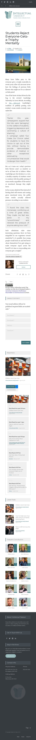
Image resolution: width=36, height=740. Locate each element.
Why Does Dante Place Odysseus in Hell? (16, 439)
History (10, 491)
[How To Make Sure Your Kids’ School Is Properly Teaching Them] (9, 519)
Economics (11, 458)
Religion (14, 443)
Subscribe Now (10, 656)
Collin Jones (25, 567)
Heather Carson (24, 581)
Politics (17, 428)
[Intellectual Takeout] (18, 16)
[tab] (12, 386)
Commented (11, 390)
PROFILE (23, 267)
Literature (23, 442)
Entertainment (15, 442)
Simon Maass (11, 608)
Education (10, 380)
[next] (29, 374)
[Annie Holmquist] (9, 264)
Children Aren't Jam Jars (14, 5)
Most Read (10, 386)
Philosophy (11, 443)
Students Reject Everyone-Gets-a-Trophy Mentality (17, 38)
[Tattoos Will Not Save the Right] (9, 530)
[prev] (7, 374)
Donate (22, 736)
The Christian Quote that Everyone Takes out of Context (16, 471)
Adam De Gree (11, 567)
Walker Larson (11, 554)
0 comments (19, 50)
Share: (7, 274)
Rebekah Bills (11, 594)
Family (14, 380)
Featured (17, 380)
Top (27, 728)
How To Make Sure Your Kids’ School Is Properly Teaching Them (22, 517)
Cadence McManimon (11, 581)
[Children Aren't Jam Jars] (18, 366)
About (18, 736)
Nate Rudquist (24, 594)
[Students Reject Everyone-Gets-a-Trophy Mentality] (18, 63)
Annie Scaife (25, 608)
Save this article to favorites (13, 256)
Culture (9, 48)
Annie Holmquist (10, 50)
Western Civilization (20, 443)
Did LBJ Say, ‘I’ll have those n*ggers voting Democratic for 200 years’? (18, 487)
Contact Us (28, 736)
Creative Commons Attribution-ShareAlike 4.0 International (16, 291)
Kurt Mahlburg (24, 554)
